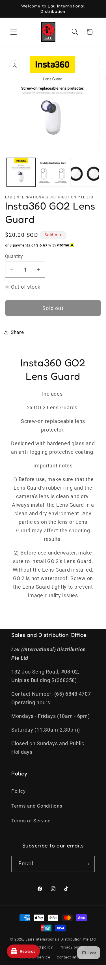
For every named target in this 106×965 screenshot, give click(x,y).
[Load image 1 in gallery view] (21, 172)
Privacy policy (72, 947)
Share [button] (17, 332)
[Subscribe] (86, 864)
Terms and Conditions (36, 806)
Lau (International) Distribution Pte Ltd (60, 939)
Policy (18, 791)
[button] (13, 32)
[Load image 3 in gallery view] (84, 172)
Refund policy (40, 947)
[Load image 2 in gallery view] (53, 172)
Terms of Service (31, 821)
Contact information (75, 957)
